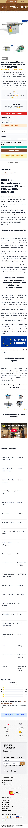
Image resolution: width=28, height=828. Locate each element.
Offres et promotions (7, 806)
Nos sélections (5, 804)
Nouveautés (5, 808)
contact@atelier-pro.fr (14, 97)
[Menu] (2, 7)
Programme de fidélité (7, 784)
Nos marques (5, 802)
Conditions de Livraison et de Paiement (11, 788)
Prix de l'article (5, 116)
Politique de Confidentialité (7, 826)
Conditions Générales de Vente (7, 825)
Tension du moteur (6, 129)
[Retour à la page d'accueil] (9, 746)
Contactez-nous (12, 1)
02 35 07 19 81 (17, 95)
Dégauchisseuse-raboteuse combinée (11, 69)
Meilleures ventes (6, 810)
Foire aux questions (7, 780)
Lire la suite (19, 87)
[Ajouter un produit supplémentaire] (22, 139)
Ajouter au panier (14, 147)
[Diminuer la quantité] (5, 139)
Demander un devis (14, 150)
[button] (1, 27)
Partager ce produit (15, 162)
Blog (3, 782)
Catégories (8, 11)
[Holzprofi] (14, 58)
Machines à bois (18, 11)
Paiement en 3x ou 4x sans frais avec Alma (12, 786)
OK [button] (22, 763)
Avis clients (13, 173)
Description (4, 173)
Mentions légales (19, 825)
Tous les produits (6, 800)
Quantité (3, 136)
